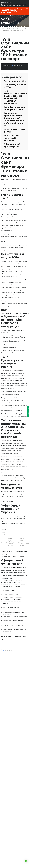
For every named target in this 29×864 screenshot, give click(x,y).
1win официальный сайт (15, 370)
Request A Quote (28, 411)
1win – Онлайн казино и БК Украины (11, 138)
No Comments (7, 67)
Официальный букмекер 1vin (12, 145)
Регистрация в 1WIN (15, 81)
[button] (26, 861)
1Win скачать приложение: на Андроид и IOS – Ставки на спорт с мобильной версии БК (14, 119)
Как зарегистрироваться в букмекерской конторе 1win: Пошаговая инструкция (15, 97)
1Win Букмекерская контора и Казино (15, 108)
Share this (7, 650)
